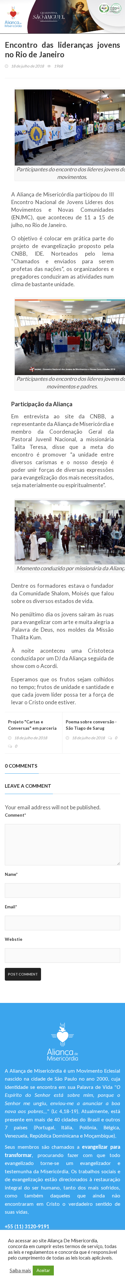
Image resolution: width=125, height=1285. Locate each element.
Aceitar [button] (43, 1270)
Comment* (15, 815)
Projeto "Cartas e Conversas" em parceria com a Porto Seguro (32, 728)
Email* (11, 906)
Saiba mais (20, 1270)
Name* (11, 874)
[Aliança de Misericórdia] (13, 16)
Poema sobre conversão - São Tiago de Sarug (91, 725)
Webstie (13, 939)
